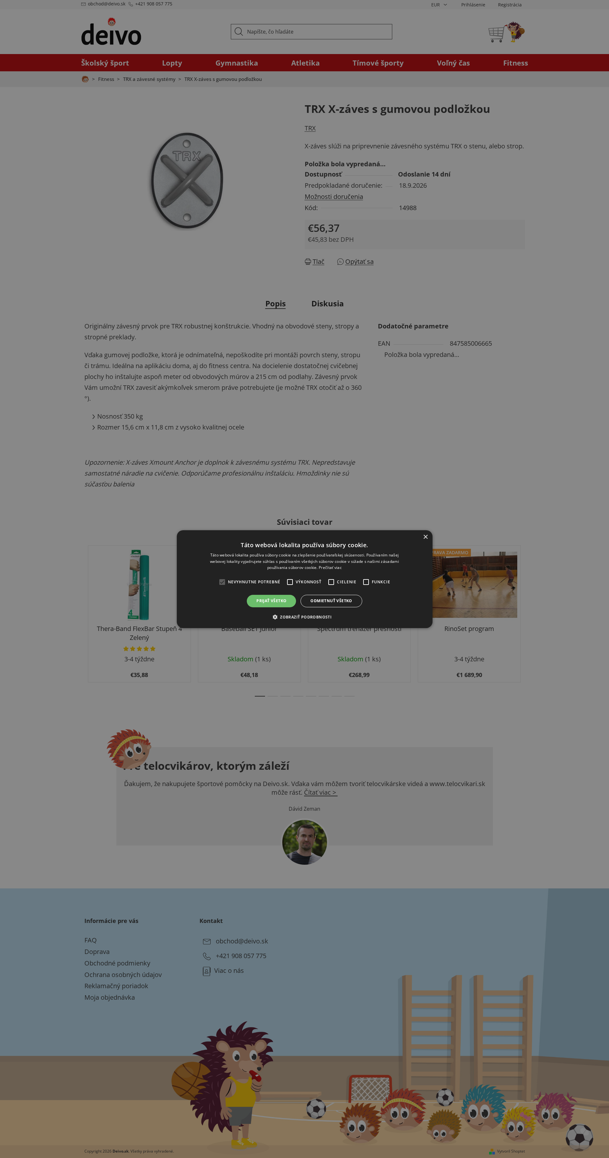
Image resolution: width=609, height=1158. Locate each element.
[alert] (304, 579)
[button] (304, 617)
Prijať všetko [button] (271, 600)
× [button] (425, 536)
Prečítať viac (330, 567)
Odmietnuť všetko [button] (331, 600)
